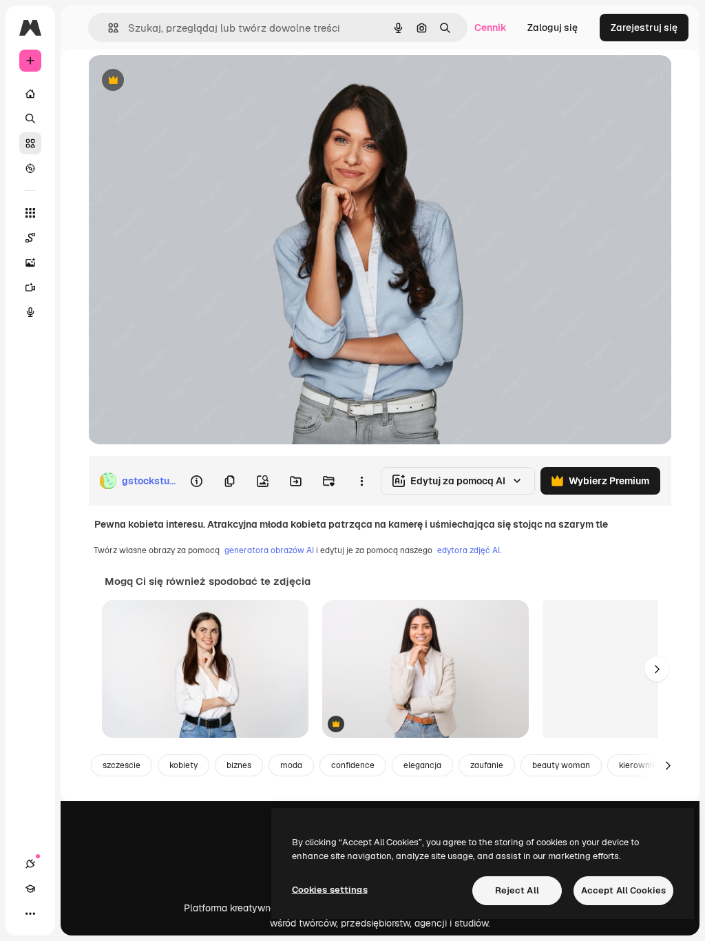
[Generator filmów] (30, 287)
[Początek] (30, 94)
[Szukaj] (30, 118)
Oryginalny (183, 80)
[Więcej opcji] (361, 481)
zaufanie (486, 765)
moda (291, 765)
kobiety (183, 765)
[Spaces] (30, 238)
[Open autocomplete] (108, 28)
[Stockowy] (30, 143)
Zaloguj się (552, 27)
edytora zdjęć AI (468, 550)
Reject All (517, 890)
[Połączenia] (30, 864)
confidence (353, 765)
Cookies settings (330, 890)
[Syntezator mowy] (30, 312)
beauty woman (561, 765)
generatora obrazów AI (269, 550)
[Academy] (30, 889)
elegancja (422, 765)
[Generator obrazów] (30, 262)
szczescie (121, 765)
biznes (239, 765)
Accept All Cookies (623, 890)
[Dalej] (656, 669)
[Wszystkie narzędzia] (30, 213)
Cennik (490, 27)
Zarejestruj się (644, 27)
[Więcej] (30, 913)
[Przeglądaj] (30, 168)
